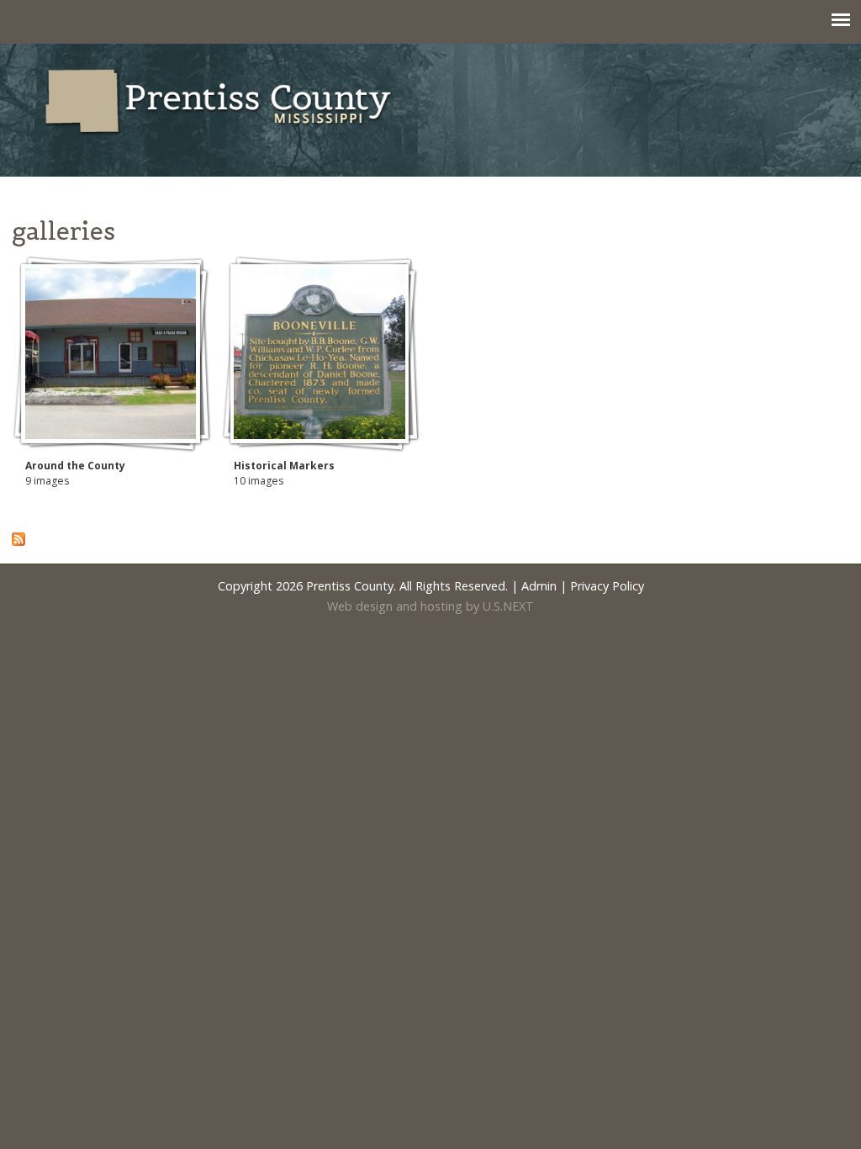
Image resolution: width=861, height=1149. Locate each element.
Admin (539, 586)
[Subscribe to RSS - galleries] (18, 541)
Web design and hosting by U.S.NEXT (430, 606)
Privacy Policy (607, 586)
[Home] (219, 126)
